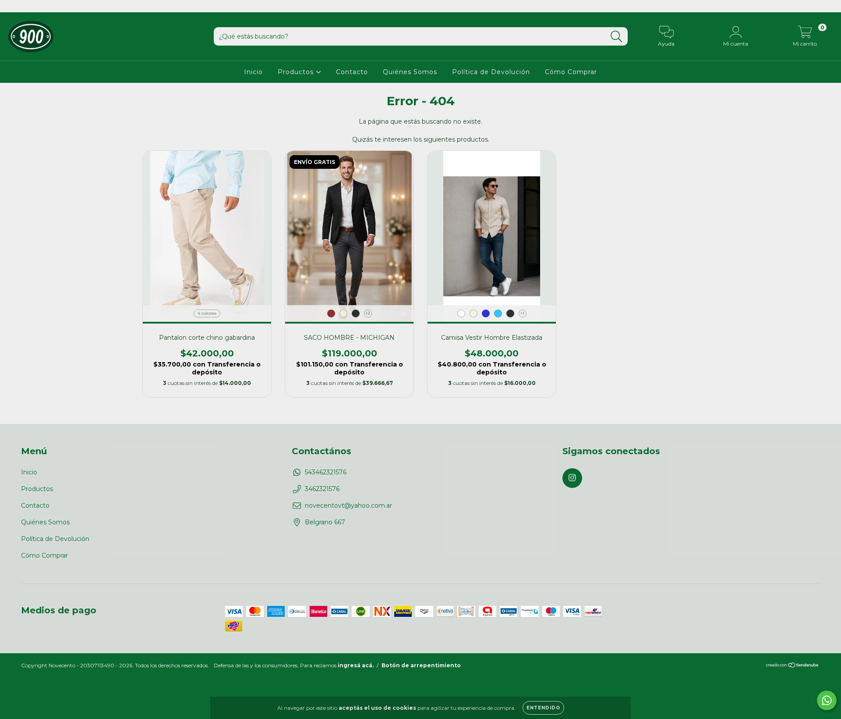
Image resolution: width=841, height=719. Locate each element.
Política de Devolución (491, 72)
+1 (522, 313)
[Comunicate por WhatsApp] (827, 700)
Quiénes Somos (410, 72)
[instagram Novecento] (12, 6)
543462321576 (325, 472)
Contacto (352, 72)
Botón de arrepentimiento (421, 665)
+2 (367, 313)
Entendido (543, 708)
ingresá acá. (356, 665)
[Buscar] (616, 36)
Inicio (253, 72)
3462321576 (322, 489)
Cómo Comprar (571, 72)
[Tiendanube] (792, 665)
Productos (297, 72)
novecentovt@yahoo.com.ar (348, 505)
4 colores (207, 313)
